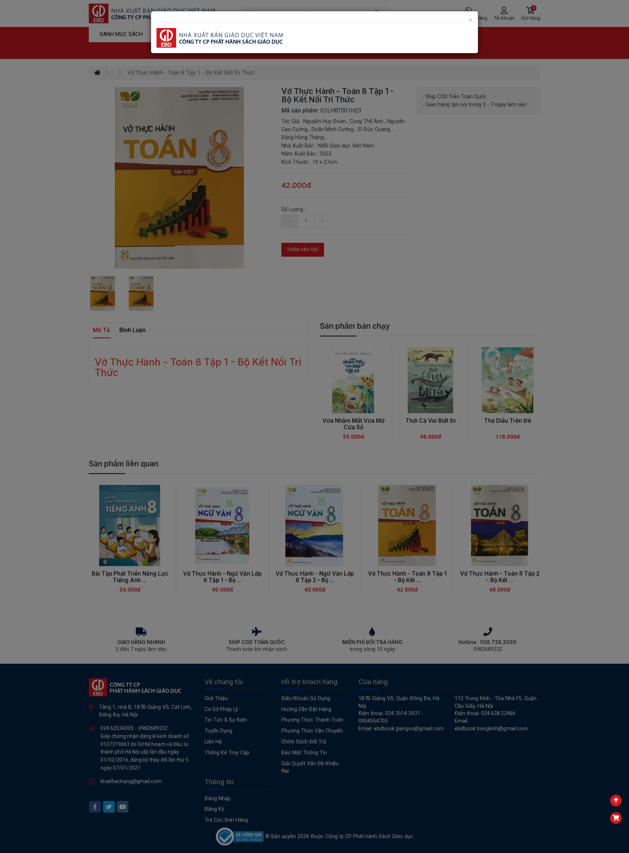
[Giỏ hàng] (616, 818)
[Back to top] (616, 800)
